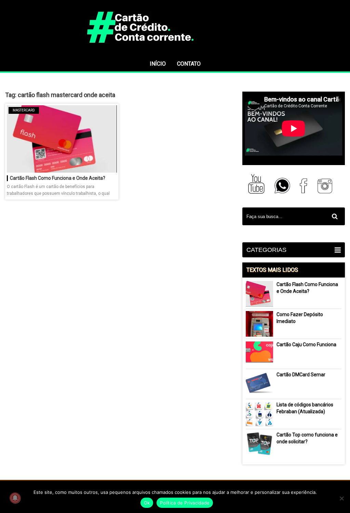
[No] (341, 498)
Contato (189, 63)
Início (158, 63)
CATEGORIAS (266, 249)
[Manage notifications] (15, 497)
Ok (147, 502)
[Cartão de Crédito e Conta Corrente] (175, 53)
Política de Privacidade (185, 502)
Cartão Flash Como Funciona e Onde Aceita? (57, 178)
